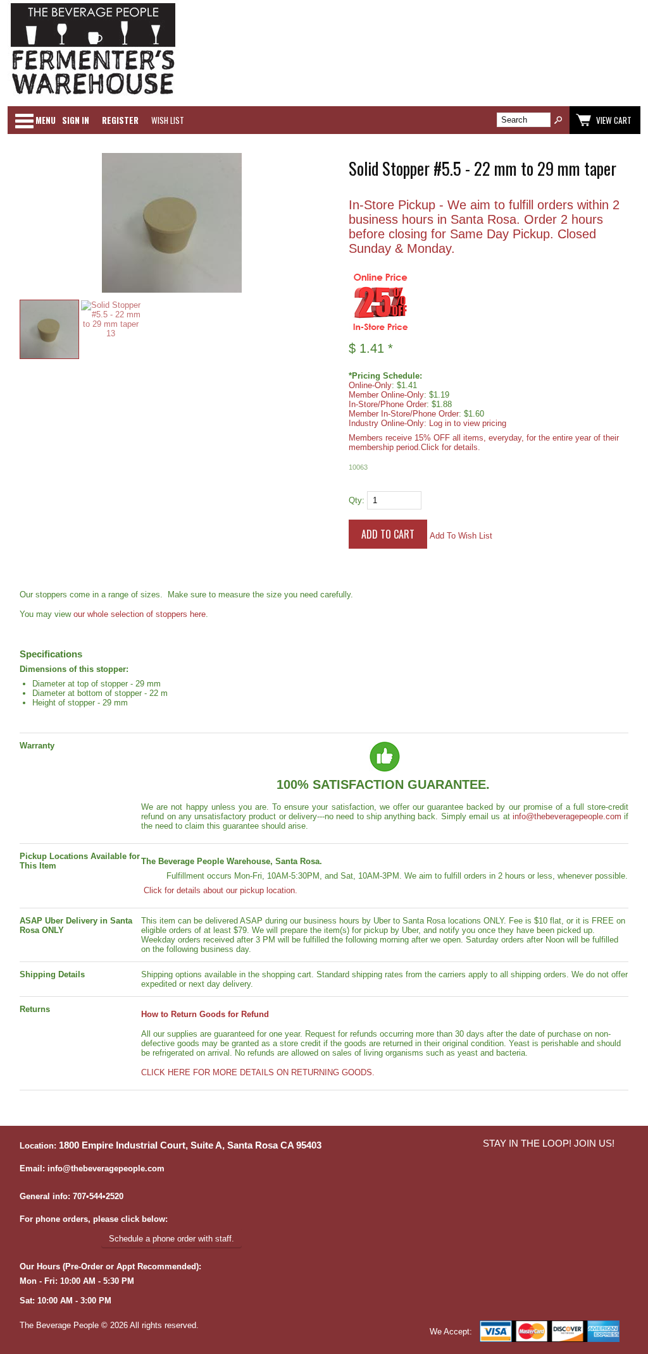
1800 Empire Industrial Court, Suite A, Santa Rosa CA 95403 (190, 1145)
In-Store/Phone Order (388, 404)
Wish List (167, 120)
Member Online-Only (386, 394)
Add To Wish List (461, 535)
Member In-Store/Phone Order (404, 413)
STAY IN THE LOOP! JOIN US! (548, 1143)
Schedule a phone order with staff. (171, 1238)
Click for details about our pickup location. (219, 890)
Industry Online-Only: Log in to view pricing (427, 423)
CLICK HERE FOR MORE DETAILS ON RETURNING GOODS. (258, 1072)
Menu (45, 120)
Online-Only (370, 385)
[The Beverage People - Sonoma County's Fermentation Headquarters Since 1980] (93, 95)
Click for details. (450, 447)
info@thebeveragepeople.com (567, 816)
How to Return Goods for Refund (205, 1014)
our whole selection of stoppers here (139, 614)
